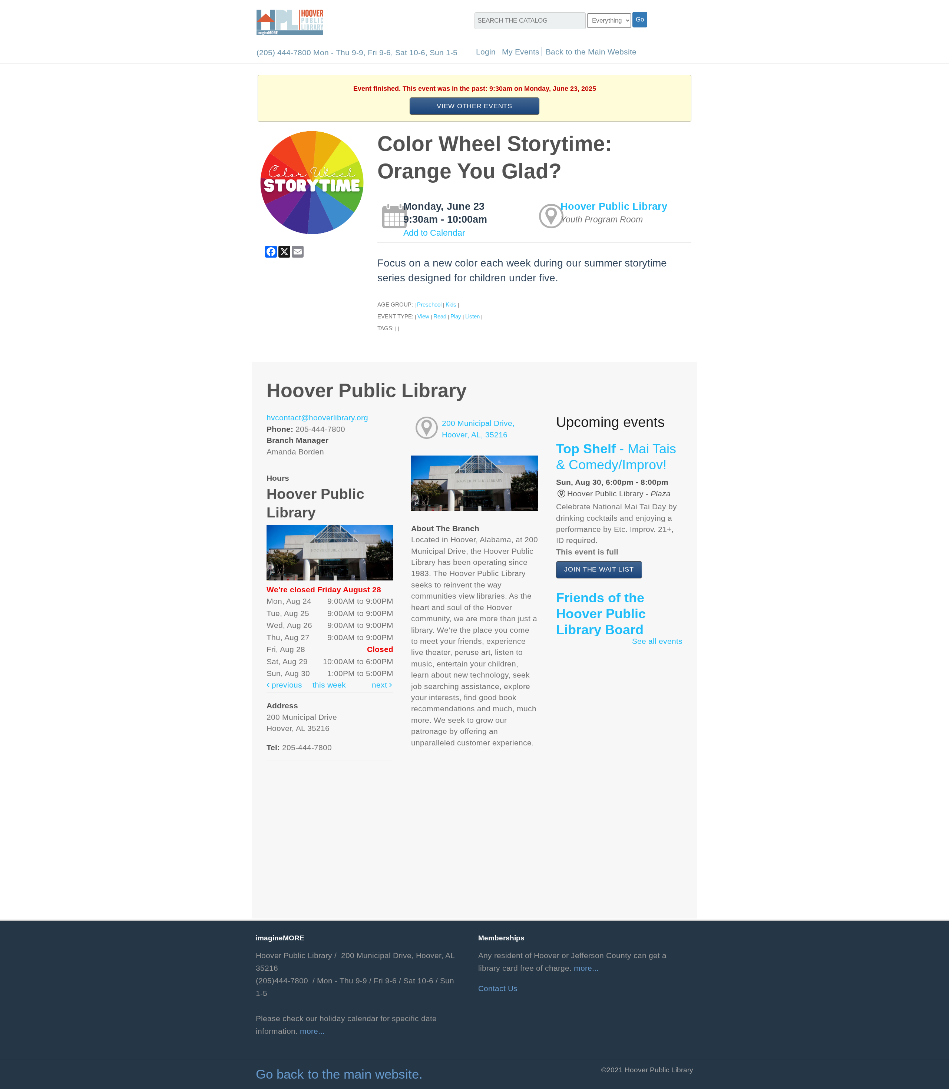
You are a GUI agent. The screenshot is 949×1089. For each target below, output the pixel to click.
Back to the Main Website (591, 51)
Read (439, 316)
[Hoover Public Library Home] (290, 21)
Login (486, 51)
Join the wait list (599, 569)
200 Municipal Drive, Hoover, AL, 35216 (478, 429)
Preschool (429, 304)
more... (312, 1031)
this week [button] (329, 685)
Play (455, 316)
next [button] (380, 685)
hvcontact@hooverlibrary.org (317, 417)
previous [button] (286, 685)
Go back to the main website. (339, 1074)
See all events (657, 641)
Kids (451, 304)
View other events (474, 106)
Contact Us (498, 988)
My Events (520, 51)
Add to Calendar (434, 233)
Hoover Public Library (614, 206)
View (423, 316)
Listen (472, 316)
